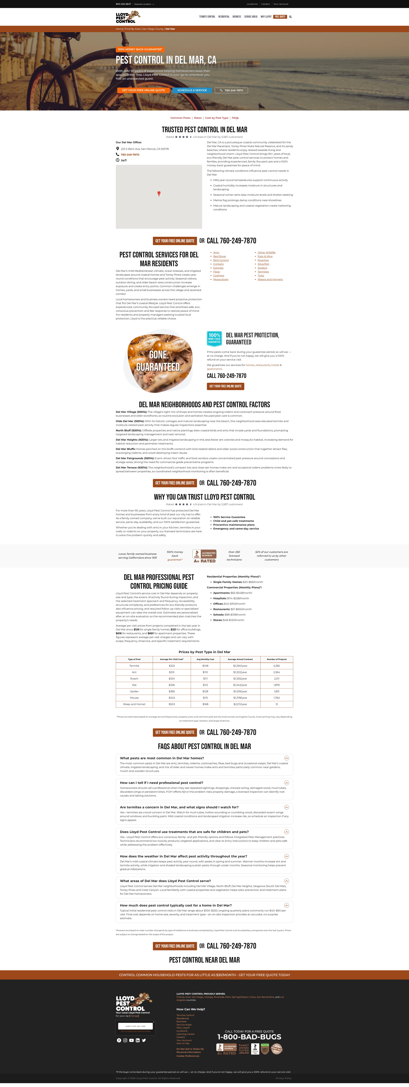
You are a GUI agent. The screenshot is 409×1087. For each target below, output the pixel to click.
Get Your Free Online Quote (143, 90)
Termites (263, 271)
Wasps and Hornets (270, 279)
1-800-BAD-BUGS (249, 1036)
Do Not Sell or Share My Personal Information (190, 1051)
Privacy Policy (284, 1078)
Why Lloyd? (266, 16)
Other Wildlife (266, 252)
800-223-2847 (123, 4)
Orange (208, 997)
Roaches (263, 260)
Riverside (219, 997)
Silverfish (263, 264)
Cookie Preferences (188, 1056)
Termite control (207, 16)
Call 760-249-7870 (231, 241)
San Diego (197, 997)
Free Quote (280, 16)
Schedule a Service (192, 90)
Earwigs (218, 267)
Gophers (218, 275)
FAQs (235, 117)
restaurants (263, 365)
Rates (198, 117)
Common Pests (180, 117)
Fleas (216, 271)
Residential (223, 16)
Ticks (261, 275)
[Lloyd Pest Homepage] (128, 16)
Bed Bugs (219, 256)
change (134, 1015)
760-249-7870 (234, 90)
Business (237, 16)
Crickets (218, 264)
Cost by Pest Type (216, 117)
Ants (216, 252)
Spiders (262, 267)
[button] (159, 192)
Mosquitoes (220, 279)
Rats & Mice (265, 256)
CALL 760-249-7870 (226, 376)
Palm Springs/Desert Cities (240, 997)
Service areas (251, 16)
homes (250, 365)
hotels (275, 365)
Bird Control (221, 260)
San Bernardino (265, 997)
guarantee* (174, 559)
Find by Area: (184, 997)
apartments (214, 368)
